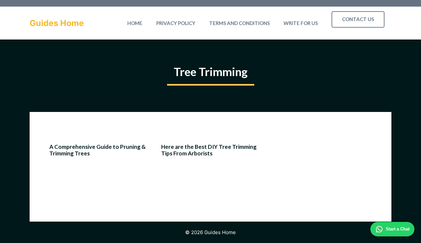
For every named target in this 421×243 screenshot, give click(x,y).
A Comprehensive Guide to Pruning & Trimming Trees (97, 150)
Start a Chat (397, 229)
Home (134, 23)
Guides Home (57, 23)
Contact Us (358, 19)
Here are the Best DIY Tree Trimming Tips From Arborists (209, 150)
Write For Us (301, 23)
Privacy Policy (175, 23)
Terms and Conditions (239, 23)
